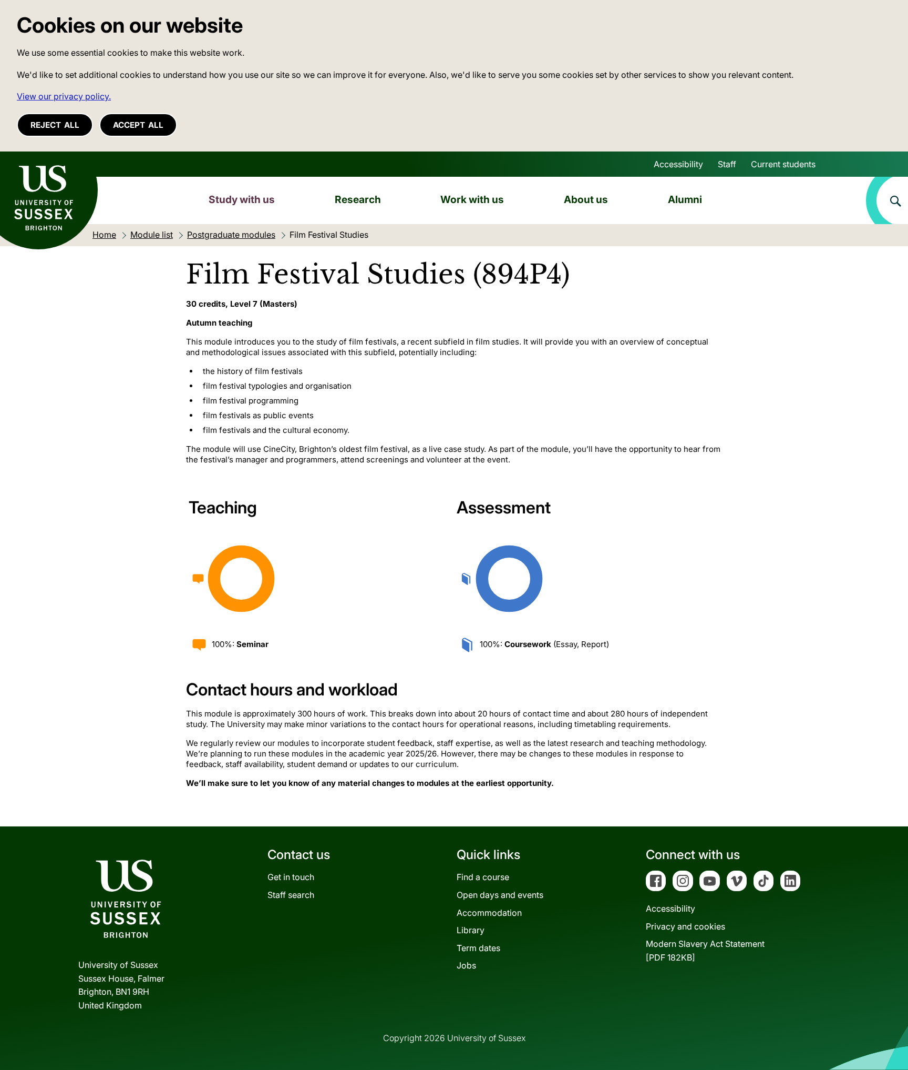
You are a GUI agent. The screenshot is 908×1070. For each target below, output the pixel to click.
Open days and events (500, 895)
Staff (727, 164)
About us (586, 199)
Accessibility (678, 164)
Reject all (54, 125)
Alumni (685, 199)
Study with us (242, 199)
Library (470, 930)
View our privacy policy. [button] (64, 96)
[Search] (887, 200)
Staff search (290, 895)
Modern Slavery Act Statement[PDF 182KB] (705, 950)
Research (358, 199)
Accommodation (489, 912)
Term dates (478, 948)
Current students (783, 164)
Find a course (483, 877)
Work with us (472, 199)
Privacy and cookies (685, 926)
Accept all (138, 125)
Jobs (466, 965)
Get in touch (290, 877)
